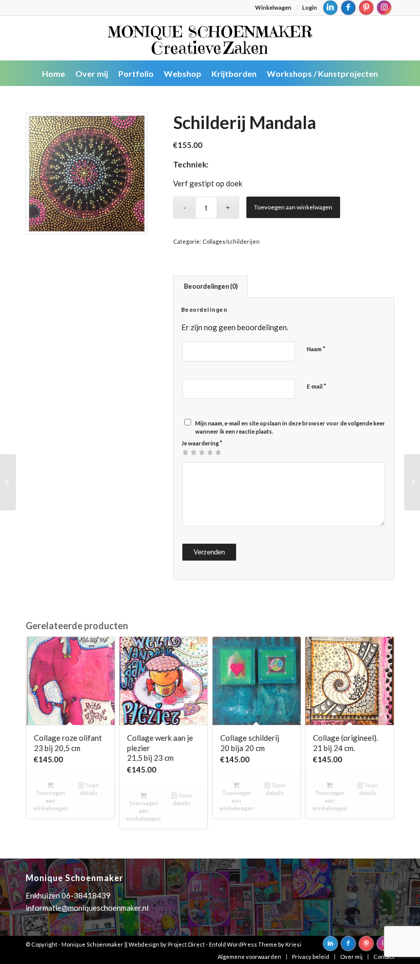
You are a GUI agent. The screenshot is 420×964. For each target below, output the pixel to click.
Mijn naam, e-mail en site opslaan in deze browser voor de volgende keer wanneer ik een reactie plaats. (290, 427)
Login (309, 7)
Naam (316, 349)
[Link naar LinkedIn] (330, 7)
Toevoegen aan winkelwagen (293, 207)
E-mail (316, 386)
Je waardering (201, 443)
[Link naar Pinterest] (366, 7)
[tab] (210, 286)
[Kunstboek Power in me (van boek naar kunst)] (412, 482)
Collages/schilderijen (231, 241)
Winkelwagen (273, 7)
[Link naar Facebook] (348, 7)
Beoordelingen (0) (211, 286)
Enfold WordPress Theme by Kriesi (255, 944)
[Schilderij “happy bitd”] (8, 482)
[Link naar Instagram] (384, 7)
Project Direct (186, 944)
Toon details (89, 789)
